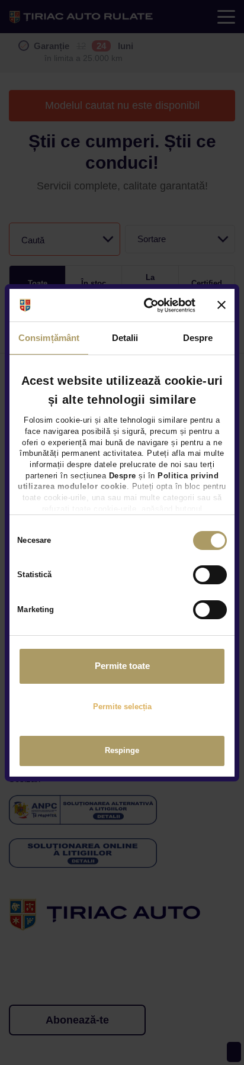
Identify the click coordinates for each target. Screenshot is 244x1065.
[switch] (210, 574)
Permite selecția (122, 706)
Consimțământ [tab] (48, 338)
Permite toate (122, 666)
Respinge (122, 750)
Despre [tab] (198, 338)
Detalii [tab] (125, 338)
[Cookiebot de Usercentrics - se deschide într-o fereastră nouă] (147, 305)
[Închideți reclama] (221, 305)
